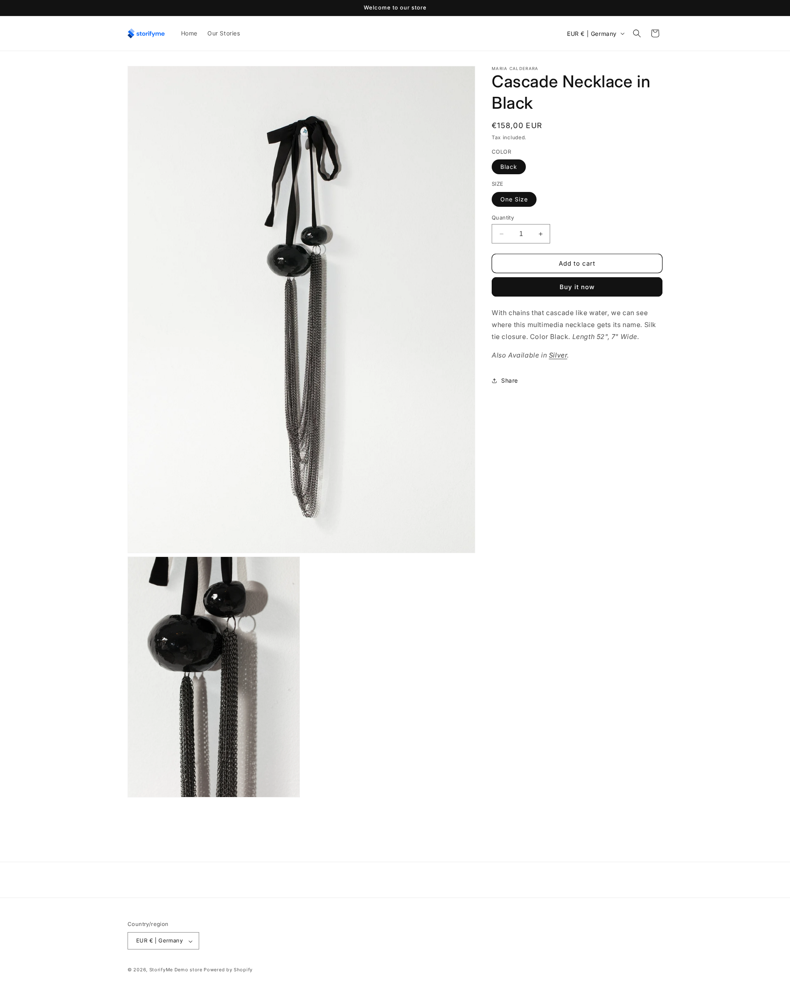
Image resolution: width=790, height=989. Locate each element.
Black (508, 167)
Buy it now (577, 287)
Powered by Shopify (228, 970)
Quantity (503, 217)
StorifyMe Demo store (175, 970)
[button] (637, 33)
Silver (558, 355)
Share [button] (509, 380)
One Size (514, 199)
